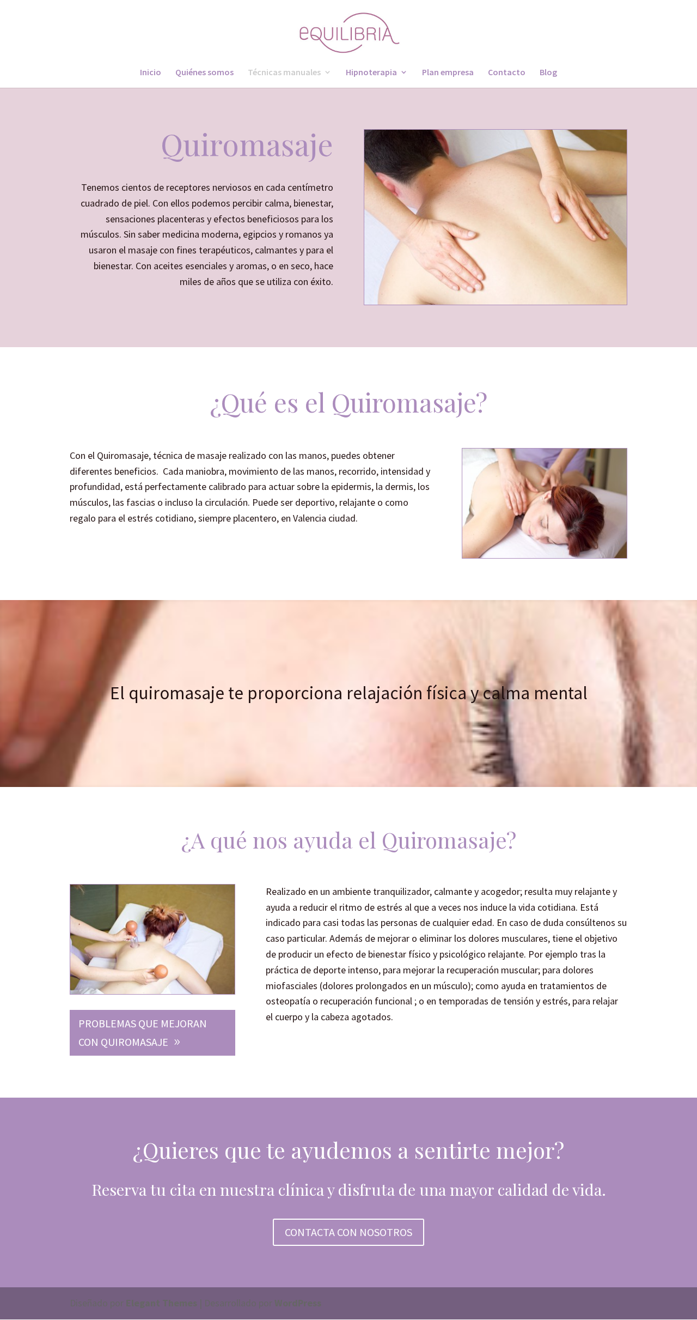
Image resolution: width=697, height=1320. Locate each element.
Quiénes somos (204, 72)
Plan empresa (448, 72)
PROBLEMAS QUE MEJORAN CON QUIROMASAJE (142, 1032)
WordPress (297, 1303)
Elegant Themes (161, 1303)
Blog (548, 72)
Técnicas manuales (284, 72)
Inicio (150, 72)
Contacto (506, 72)
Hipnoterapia (371, 72)
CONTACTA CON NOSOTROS (348, 1232)
